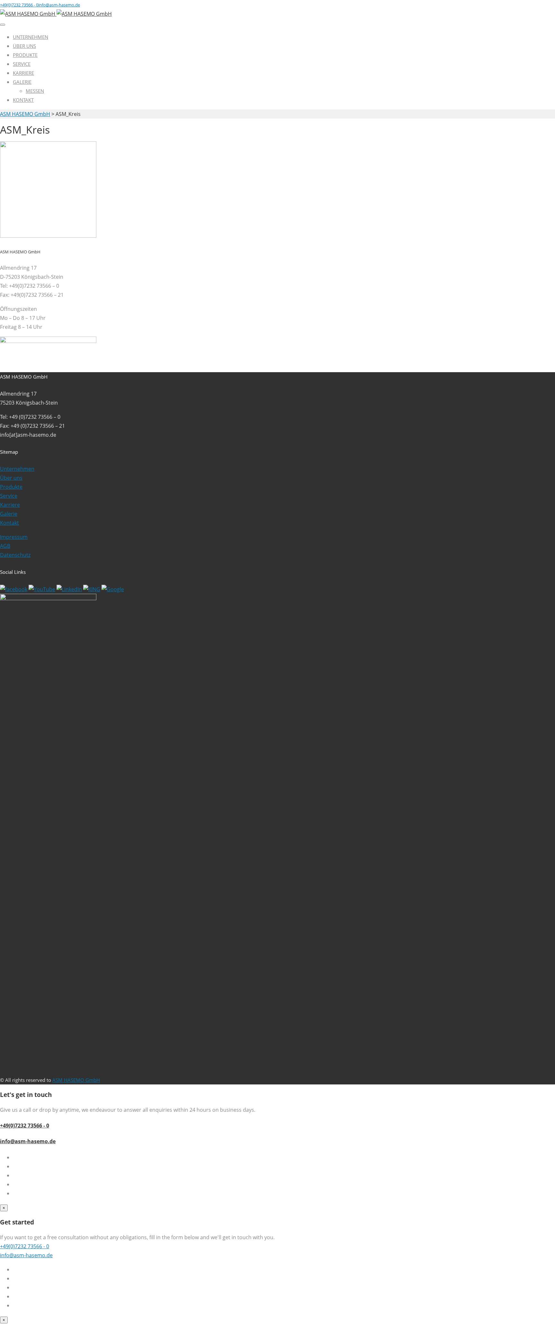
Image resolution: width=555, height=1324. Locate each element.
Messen (35, 91)
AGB (5, 545)
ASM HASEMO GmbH (76, 1080)
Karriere (23, 73)
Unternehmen (30, 37)
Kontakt (23, 100)
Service (22, 64)
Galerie (22, 82)
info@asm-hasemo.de (28, 1141)
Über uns (24, 46)
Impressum (14, 536)
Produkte (25, 55)
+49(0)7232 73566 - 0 (24, 1125)
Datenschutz (15, 554)
